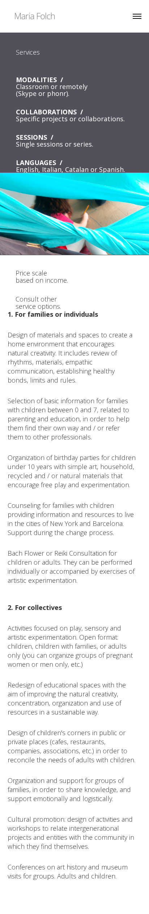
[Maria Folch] (34, 15)
